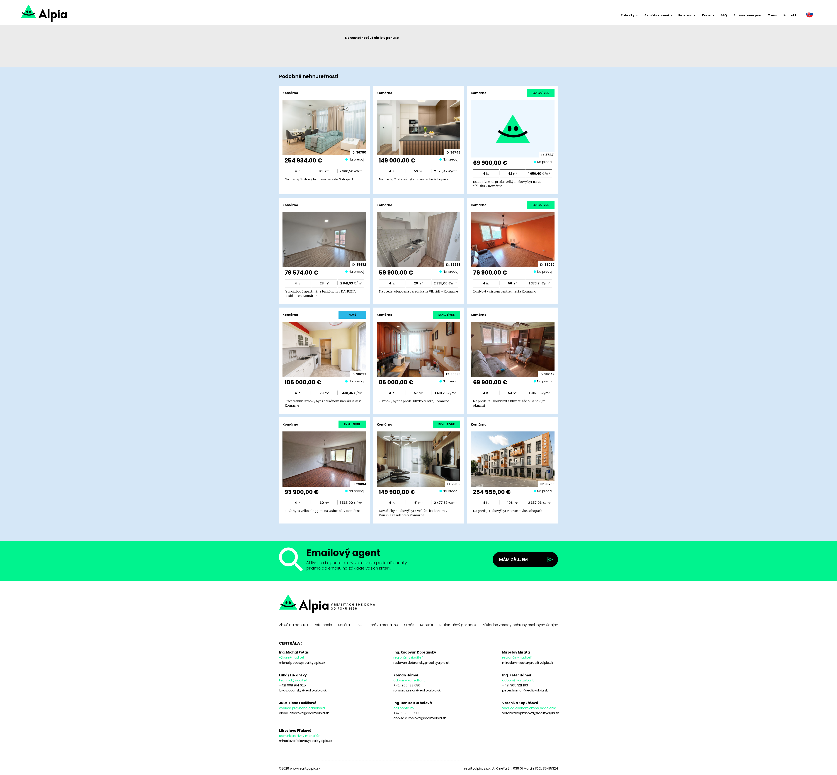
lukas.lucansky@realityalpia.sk (303, 690)
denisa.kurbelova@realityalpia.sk (419, 718)
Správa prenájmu (747, 15)
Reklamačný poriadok (457, 625)
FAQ (723, 15)
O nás (772, 15)
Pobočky (628, 15)
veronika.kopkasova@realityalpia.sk (530, 713)
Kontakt (789, 15)
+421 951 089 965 (406, 713)
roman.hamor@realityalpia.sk (417, 690)
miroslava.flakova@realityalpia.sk (305, 740)
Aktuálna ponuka (658, 15)
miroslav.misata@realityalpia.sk (527, 662)
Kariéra (708, 15)
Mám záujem (513, 559)
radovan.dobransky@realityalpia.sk (421, 662)
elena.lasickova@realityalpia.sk (304, 713)
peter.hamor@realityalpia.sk (525, 690)
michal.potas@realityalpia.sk (302, 662)
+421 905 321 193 (515, 685)
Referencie (687, 15)
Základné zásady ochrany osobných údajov (520, 625)
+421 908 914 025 (292, 685)
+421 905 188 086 (406, 685)
